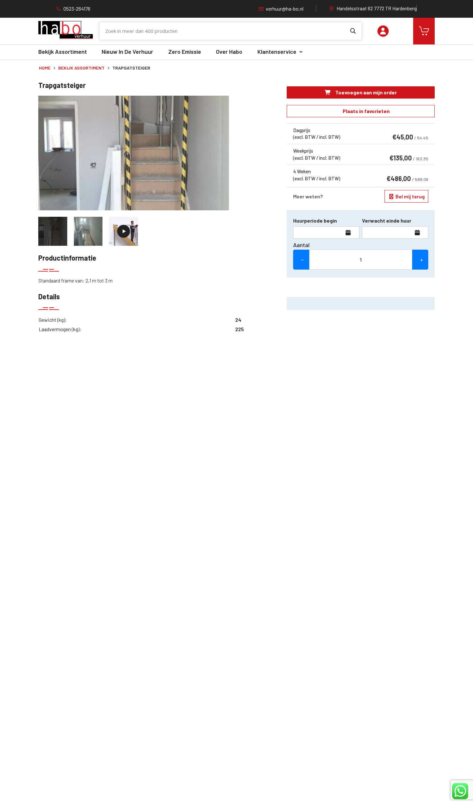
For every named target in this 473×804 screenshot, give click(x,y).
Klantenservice (276, 51)
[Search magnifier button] (352, 30)
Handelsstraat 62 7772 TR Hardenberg (377, 8)
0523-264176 (76, 8)
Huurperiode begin (315, 220)
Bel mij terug (409, 196)
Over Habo (229, 51)
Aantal (301, 244)
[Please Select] (383, 31)
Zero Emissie (184, 51)
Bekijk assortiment (62, 51)
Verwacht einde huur (386, 220)
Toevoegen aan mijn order (365, 92)
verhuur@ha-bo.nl (284, 8)
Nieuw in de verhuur (127, 51)
